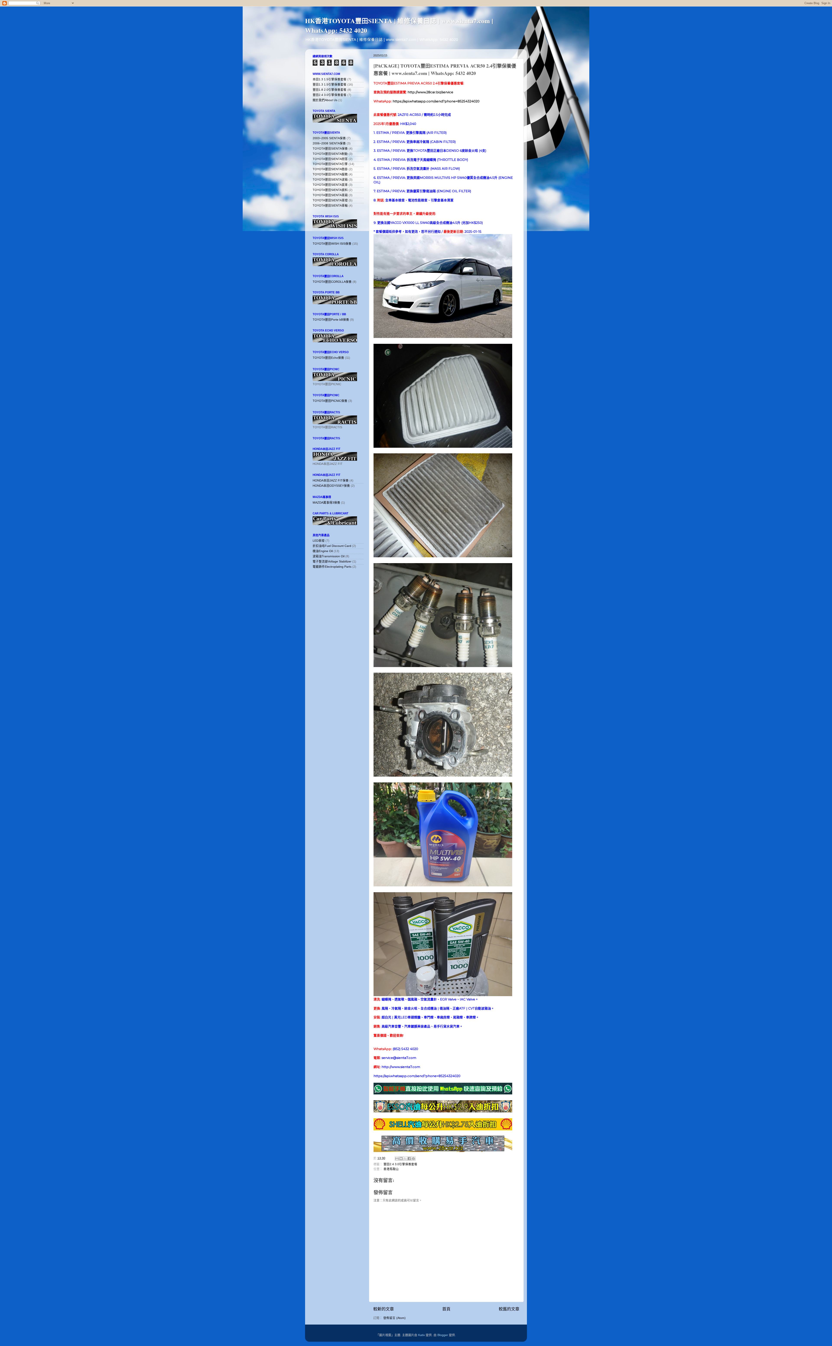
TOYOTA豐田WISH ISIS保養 (332, 243)
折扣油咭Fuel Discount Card (332, 546)
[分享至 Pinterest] (413, 1158)
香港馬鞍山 (391, 1169)
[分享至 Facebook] (409, 1158)
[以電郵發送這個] (397, 1158)
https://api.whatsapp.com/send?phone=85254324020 (436, 101)
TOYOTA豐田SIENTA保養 (330, 148)
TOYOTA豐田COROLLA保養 (332, 281)
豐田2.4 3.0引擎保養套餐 (400, 1164)
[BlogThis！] (401, 1158)
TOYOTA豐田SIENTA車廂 (330, 195)
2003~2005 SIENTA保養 (329, 138)
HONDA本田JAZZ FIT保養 (331, 480)
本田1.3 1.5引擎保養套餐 (329, 79)
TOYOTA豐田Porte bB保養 (331, 319)
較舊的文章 (509, 1309)
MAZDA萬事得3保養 (326, 502)
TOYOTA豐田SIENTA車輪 (330, 205)
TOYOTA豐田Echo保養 (328, 357)
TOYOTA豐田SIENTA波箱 (330, 179)
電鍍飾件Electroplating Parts (332, 566)
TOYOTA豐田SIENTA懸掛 (330, 169)
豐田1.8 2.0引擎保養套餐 (329, 89)
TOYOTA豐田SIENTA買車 (330, 184)
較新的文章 (383, 1309)
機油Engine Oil (323, 551)
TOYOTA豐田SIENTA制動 (330, 153)
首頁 (446, 1309)
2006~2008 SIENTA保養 (329, 143)
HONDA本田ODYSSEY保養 (331, 485)
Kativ (421, 1335)
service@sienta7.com (399, 1058)
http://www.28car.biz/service (430, 92)
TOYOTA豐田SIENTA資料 (330, 190)
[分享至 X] (405, 1158)
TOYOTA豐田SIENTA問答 (330, 159)
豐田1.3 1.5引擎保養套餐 (329, 84)
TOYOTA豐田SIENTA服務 (330, 174)
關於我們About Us (325, 100)
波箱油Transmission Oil (328, 556)
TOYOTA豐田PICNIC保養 (330, 400)
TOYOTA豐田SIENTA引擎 (330, 164)
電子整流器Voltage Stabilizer (332, 561)
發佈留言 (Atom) (394, 1318)
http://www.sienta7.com (401, 1067)
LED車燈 (319, 540)
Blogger (442, 1335)
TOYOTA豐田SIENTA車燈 (330, 200)
